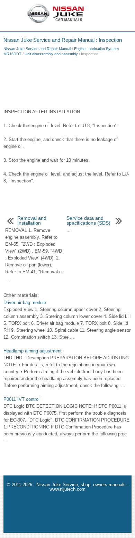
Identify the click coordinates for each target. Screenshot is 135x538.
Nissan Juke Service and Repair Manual (37, 49)
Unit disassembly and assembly (51, 54)
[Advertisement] (67, 81)
